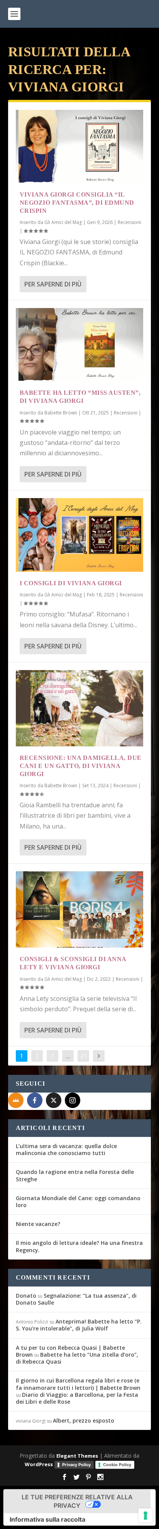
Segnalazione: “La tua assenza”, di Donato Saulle (76, 1299)
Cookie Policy (117, 1464)
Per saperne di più (52, 284)
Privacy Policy (76, 1464)
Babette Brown (60, 412)
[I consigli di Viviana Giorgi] (80, 534)
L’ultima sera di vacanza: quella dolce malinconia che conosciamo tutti (66, 1149)
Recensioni (129, 222)
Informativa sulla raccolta (47, 1519)
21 (83, 1056)
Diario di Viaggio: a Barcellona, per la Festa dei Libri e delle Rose (77, 1398)
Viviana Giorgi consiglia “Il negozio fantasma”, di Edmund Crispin (77, 202)
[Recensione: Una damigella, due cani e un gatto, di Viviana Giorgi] (80, 708)
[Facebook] (34, 1100)
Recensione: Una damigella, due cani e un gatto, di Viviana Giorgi (81, 765)
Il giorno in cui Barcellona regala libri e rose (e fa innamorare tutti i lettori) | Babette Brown (78, 1384)
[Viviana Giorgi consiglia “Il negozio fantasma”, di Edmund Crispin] (80, 146)
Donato (26, 1295)
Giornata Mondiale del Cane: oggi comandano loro (78, 1201)
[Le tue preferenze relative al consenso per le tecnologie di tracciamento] (145, 1515)
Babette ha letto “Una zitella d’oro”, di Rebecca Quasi (77, 1358)
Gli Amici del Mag (63, 222)
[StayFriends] (16, 1100)
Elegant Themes (77, 1455)
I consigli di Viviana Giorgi (71, 583)
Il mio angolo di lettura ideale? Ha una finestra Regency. (79, 1246)
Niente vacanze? (38, 1224)
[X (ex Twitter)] (53, 1100)
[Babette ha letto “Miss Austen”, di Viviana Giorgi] (80, 344)
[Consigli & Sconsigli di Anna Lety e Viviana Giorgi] (80, 909)
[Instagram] (72, 1100)
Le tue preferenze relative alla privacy (77, 1501)
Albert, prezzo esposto (83, 1420)
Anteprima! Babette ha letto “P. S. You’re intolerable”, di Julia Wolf (79, 1325)
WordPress (39, 1464)
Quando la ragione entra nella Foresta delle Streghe (75, 1175)
